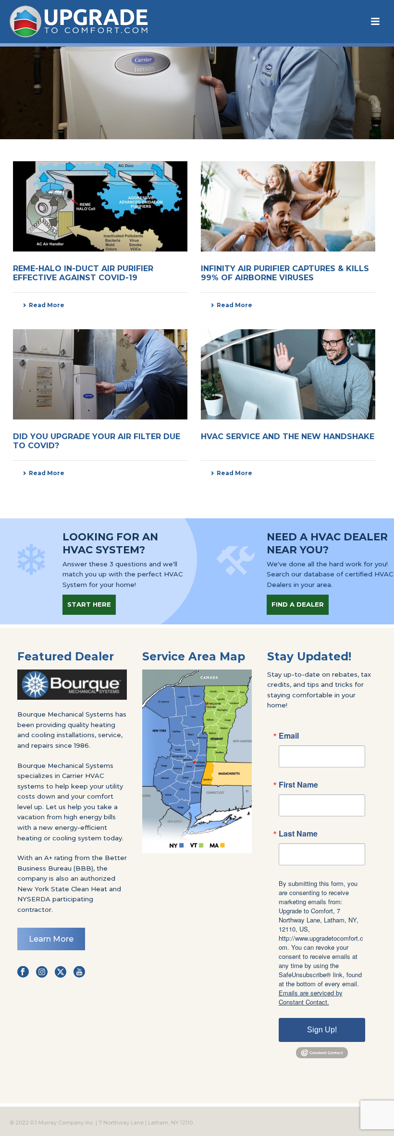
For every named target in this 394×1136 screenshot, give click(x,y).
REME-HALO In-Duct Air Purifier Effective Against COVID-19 (83, 273)
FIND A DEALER (297, 604)
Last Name (298, 833)
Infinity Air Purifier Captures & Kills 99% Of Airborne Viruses (285, 273)
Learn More (51, 939)
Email (289, 736)
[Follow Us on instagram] (42, 972)
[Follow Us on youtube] (79, 972)
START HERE (89, 604)
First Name (298, 785)
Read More (46, 305)
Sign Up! (322, 1030)
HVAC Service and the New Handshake (287, 436)
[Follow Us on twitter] (60, 972)
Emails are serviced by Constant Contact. (311, 997)
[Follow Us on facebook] (23, 972)
